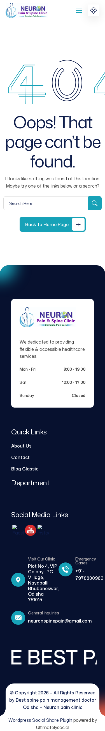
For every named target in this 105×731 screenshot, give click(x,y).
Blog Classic (24, 469)
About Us (21, 446)
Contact (20, 457)
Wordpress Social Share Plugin (40, 720)
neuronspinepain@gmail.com (60, 621)
